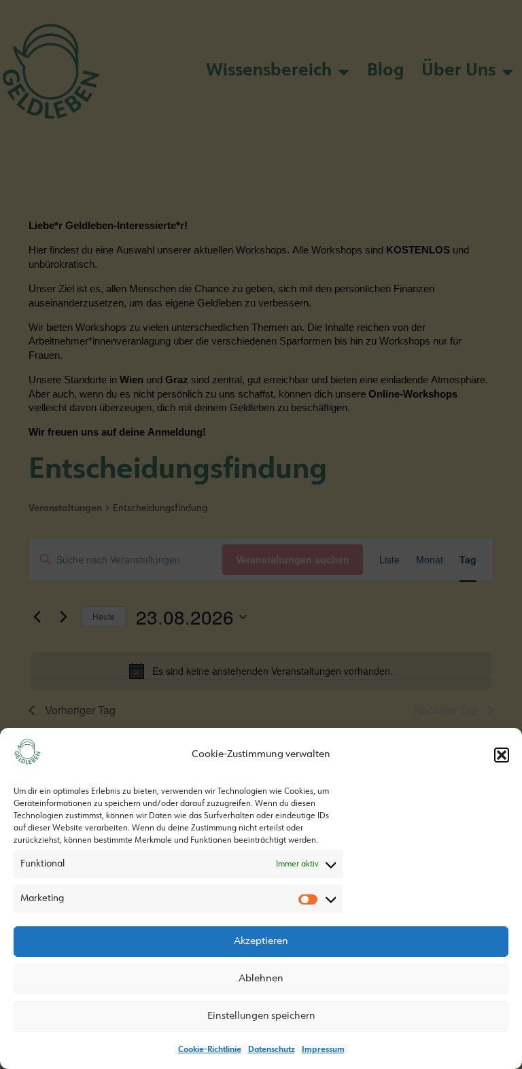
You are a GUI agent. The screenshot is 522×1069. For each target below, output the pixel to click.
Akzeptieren (261, 941)
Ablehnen (261, 979)
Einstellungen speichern (261, 1016)
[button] (501, 755)
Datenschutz (271, 1050)
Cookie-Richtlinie (209, 1050)
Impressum (323, 1050)
